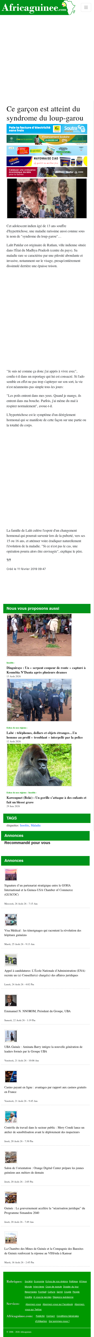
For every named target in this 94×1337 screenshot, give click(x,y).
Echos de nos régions (56, 1281)
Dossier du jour (71, 1286)
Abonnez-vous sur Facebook (58, 1304)
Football (42, 1291)
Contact (50, 1316)
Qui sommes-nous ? (59, 1321)
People (76, 1291)
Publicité (40, 1316)
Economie (39, 1281)
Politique (73, 1281)
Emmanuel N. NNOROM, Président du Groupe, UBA (37, 1011)
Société (29, 1281)
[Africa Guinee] (37, 7)
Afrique (83, 1281)
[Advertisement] (47, 50)
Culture (51, 1291)
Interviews (38, 1286)
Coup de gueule (53, 1286)
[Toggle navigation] (86, 7)
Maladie (36, 825)
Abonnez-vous (33, 1304)
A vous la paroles (42, 1297)
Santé (60, 1291)
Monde (28, 1286)
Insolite (24, 825)
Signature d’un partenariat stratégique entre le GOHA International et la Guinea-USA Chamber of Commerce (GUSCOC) (38, 889)
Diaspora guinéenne (63, 1297)
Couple (67, 1291)
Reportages (31, 1291)
